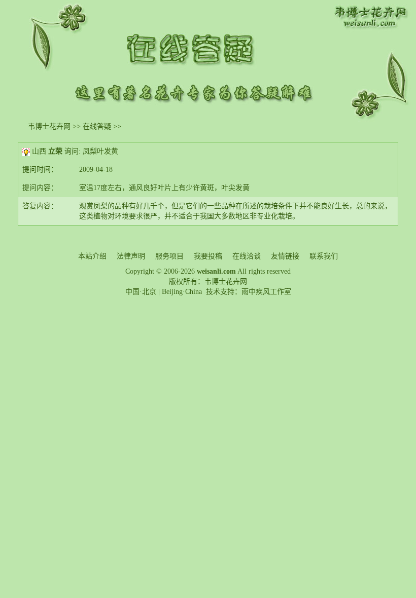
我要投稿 (208, 256)
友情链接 (285, 256)
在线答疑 (97, 126)
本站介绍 (92, 256)
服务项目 (169, 256)
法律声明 (131, 256)
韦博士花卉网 (49, 126)
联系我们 (323, 256)
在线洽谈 (246, 256)
